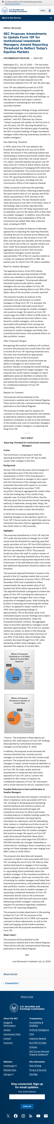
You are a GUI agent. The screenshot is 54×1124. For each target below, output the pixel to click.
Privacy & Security (37, 1070)
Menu (43, 10)
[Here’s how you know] (27, 3)
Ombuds (33, 1047)
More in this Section (11, 18)
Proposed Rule (11, 983)
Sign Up (27, 1106)
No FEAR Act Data (37, 1043)
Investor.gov (9, 1066)
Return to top (27, 997)
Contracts (8, 1043)
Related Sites (10, 1070)
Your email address (27, 1091)
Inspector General (37, 1038)
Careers (7, 1030)
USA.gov (8, 1074)
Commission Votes (12, 1034)
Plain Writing (35, 1066)
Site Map (33, 1074)
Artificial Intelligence (39, 1030)
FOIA (31, 1034)
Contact (7, 1038)
